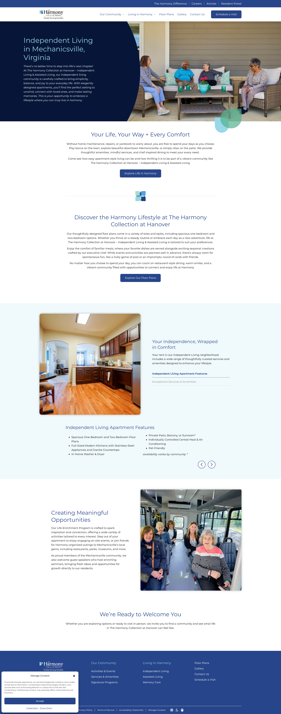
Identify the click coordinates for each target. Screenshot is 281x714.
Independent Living (156, 671)
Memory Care (152, 682)
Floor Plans (166, 14)
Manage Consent (157, 710)
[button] (74, 675)
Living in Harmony (140, 14)
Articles (211, 3)
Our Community (110, 14)
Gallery (182, 14)
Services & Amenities (105, 676)
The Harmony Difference (170, 3)
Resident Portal (231, 3)
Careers (197, 3)
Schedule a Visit (205, 679)
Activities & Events (103, 671)
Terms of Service (105, 710)
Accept (40, 701)
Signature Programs (104, 682)
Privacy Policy (46, 708)
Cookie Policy (32, 708)
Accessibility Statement (131, 710)
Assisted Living (153, 676)
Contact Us (197, 14)
